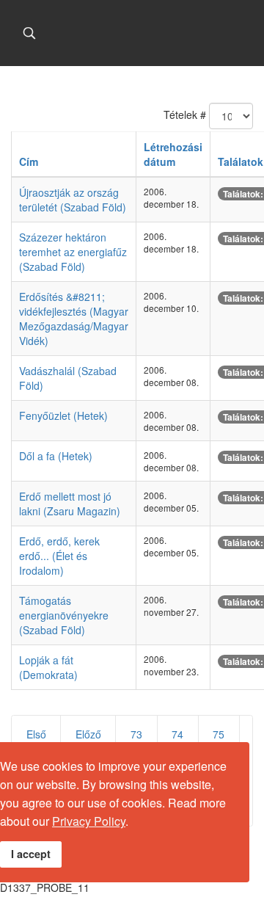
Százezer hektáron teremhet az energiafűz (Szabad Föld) (73, 252)
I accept (31, 853)
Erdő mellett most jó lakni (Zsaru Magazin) (69, 503)
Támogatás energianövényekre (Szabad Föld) (64, 615)
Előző (88, 734)
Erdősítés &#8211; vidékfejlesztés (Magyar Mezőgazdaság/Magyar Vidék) (73, 318)
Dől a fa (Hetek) (55, 455)
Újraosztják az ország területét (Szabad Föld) (72, 199)
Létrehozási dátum (173, 154)
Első (36, 734)
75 (218, 734)
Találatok (240, 161)
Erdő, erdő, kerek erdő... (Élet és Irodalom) (59, 556)
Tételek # (185, 114)
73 (136, 734)
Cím (28, 161)
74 (177, 734)
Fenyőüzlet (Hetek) (63, 415)
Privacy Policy (88, 821)
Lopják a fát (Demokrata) (48, 667)
